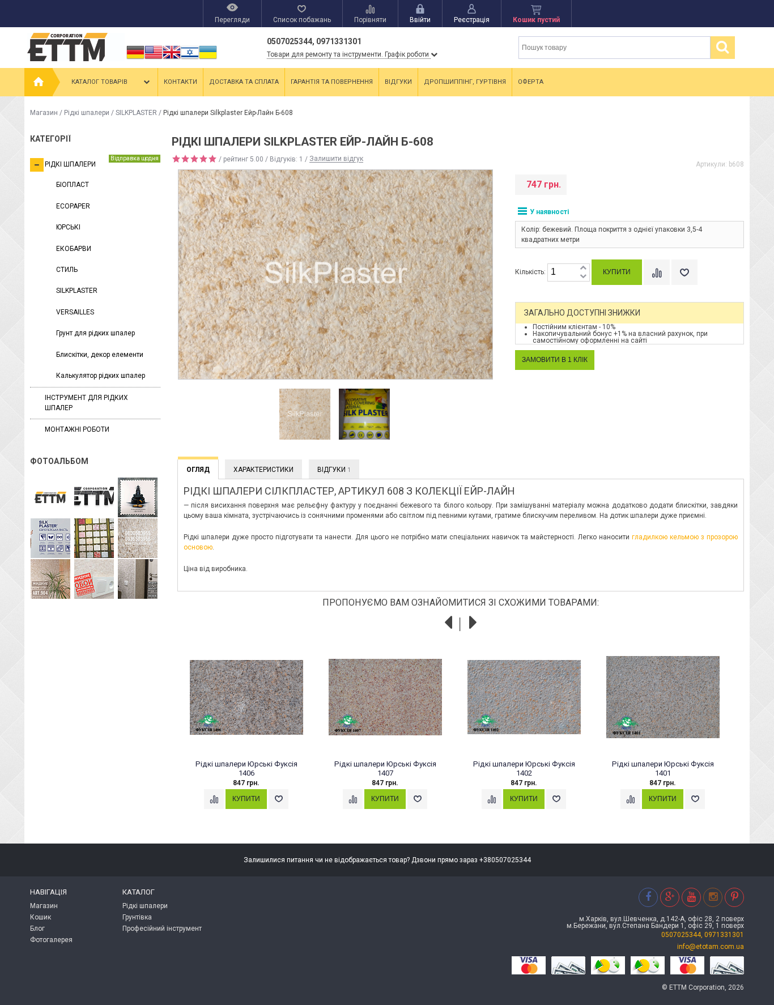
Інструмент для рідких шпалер (86, 402)
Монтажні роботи (77, 429)
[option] (305, 414)
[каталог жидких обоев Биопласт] (94, 538)
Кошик (40, 917)
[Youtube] (691, 897)
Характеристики (263, 470)
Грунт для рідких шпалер (95, 333)
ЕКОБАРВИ (73, 249)
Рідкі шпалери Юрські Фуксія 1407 (385, 768)
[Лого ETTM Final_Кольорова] (50, 498)
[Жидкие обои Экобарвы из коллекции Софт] (94, 579)
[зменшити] (583, 276)
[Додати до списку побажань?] (684, 272)
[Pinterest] (734, 897)
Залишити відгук (336, 159)
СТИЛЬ (67, 270)
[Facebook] (648, 897)
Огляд (198, 470)
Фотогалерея (51, 940)
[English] (153, 59)
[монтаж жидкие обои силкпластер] (50, 538)
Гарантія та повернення (332, 82)
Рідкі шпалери (86, 113)
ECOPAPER (73, 206)
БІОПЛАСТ (72, 185)
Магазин (44, 113)
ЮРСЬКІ (68, 227)
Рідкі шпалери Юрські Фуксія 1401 (663, 768)
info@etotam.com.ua (710, 947)
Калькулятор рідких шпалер (100, 376)
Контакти (180, 82)
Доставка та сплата (244, 82)
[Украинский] (208, 59)
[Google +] (670, 897)
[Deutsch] (135, 59)
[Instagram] (713, 897)
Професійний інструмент (162, 928)
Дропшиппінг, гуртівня (465, 82)
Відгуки (398, 82)
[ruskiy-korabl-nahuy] (138, 498)
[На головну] (38, 82)
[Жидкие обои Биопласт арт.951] (138, 579)
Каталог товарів (99, 82)
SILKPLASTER (136, 113)
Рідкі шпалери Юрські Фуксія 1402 (524, 768)
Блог (37, 928)
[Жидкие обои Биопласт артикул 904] (138, 538)
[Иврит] (190, 59)
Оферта (530, 82)
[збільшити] (583, 268)
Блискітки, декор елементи (99, 355)
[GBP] (172, 59)
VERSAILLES (75, 312)
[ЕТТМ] (94, 498)
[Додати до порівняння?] (657, 272)
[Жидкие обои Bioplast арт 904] (50, 579)
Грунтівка (137, 917)
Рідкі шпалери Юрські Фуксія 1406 (246, 768)
